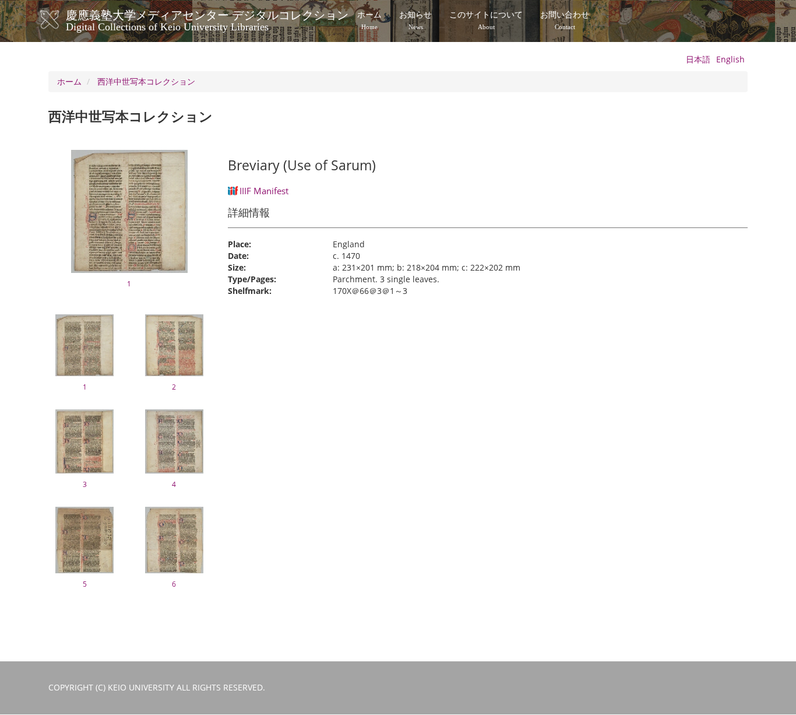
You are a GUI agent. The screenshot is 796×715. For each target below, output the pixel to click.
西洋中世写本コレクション (146, 81)
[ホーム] (61, 19)
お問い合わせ (564, 20)
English (730, 59)
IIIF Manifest (263, 191)
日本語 (698, 59)
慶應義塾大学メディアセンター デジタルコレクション (207, 19)
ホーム (369, 20)
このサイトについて (486, 20)
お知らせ (415, 20)
